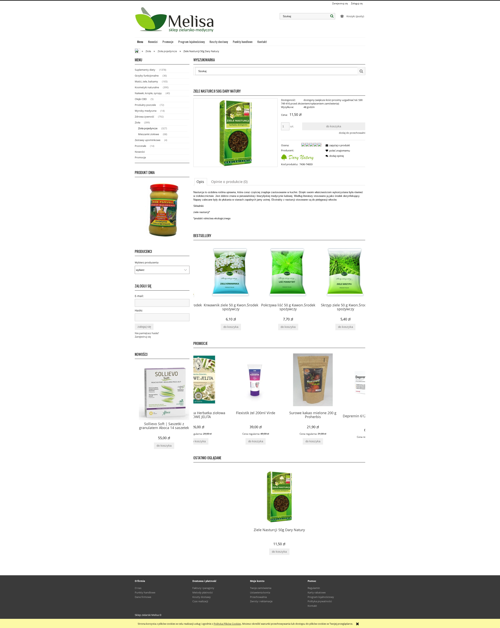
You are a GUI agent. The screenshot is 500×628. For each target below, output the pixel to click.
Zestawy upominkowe (147, 140)
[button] (337, 145)
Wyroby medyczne (145, 110)
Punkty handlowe (145, 592)
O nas (138, 588)
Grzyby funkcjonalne (147, 75)
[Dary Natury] (297, 157)
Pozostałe (140, 146)
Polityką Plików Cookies (227, 623)
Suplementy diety (145, 69)
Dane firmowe (143, 597)
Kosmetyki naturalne (147, 87)
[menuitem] (140, 41)
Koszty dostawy (201, 597)
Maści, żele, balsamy (146, 81)
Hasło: (139, 310)
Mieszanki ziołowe (148, 134)
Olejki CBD (141, 99)
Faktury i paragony (203, 588)
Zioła (137, 122)
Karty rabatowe (317, 592)
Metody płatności (202, 592)
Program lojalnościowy (321, 597)
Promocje (140, 157)
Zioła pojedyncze (147, 128)
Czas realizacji (200, 601)
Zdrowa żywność (144, 116)
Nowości (140, 151)
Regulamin (314, 588)
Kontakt (312, 605)
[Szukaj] (332, 16)
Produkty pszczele (145, 105)
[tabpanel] (279, 210)
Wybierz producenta (146, 262)
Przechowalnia (258, 597)
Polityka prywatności (320, 601)
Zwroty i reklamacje (261, 601)
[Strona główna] (175, 21)
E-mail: (139, 296)
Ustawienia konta (260, 592)
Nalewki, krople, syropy (148, 93)
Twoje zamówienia (260, 588)
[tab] (200, 181)
